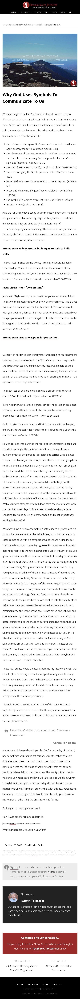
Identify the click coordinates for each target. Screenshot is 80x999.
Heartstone (13, 823)
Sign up (14, 867)
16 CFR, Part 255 (33, 855)
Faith (41, 845)
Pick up (51, 871)
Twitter (25, 900)
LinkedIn (38, 900)
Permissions (39, 994)
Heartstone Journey (40, 5)
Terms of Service (51, 994)
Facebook (38, 948)
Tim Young (27, 894)
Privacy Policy (27, 994)
